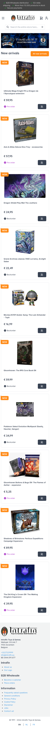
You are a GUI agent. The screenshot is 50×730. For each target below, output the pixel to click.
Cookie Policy (9, 702)
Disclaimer (8, 705)
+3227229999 (7, 652)
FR (34, 724)
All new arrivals (40, 54)
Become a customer (12, 680)
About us (8, 667)
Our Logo (8, 670)
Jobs (6, 708)
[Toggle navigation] (3, 18)
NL (27, 724)
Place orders (9, 683)
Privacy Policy (10, 699)
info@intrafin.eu (7, 655)
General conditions (12, 696)
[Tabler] (23, 18)
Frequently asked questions (15, 692)
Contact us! (9, 711)
